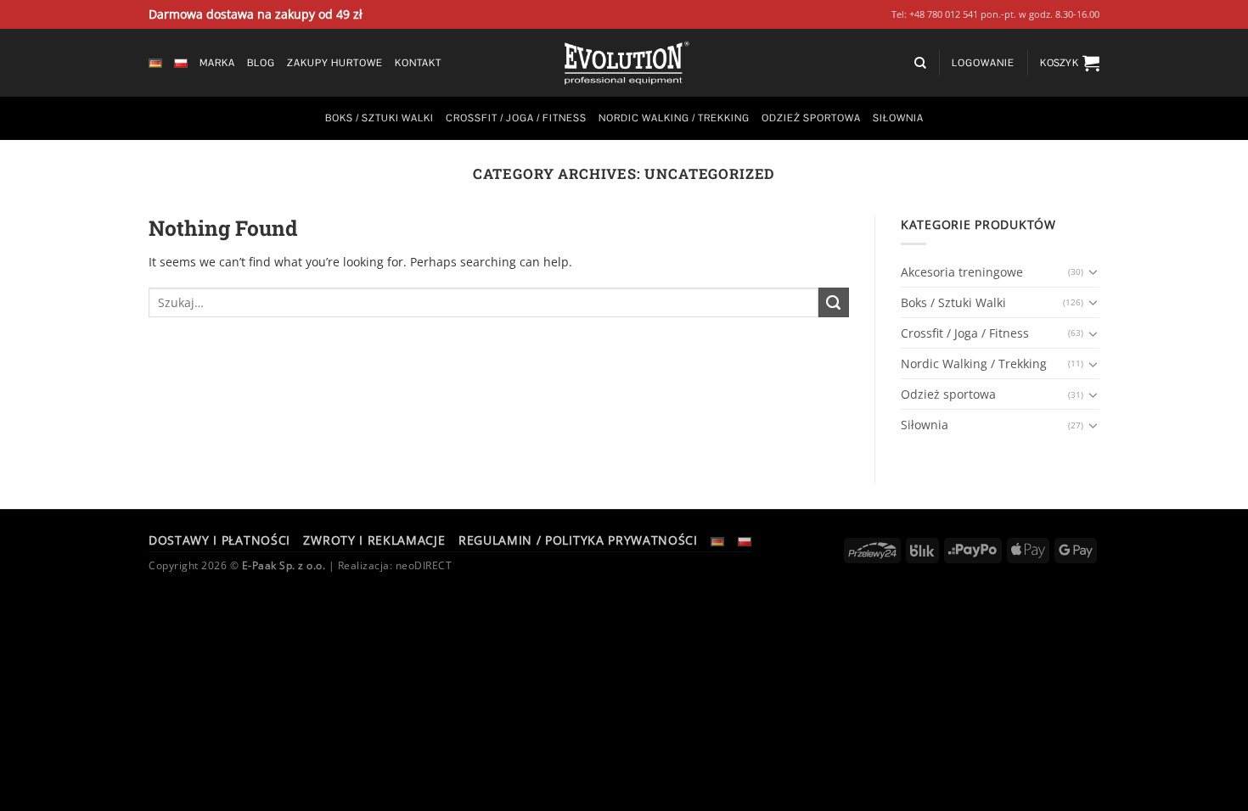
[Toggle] (1093, 272)
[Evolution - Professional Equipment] (624, 62)
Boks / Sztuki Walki (379, 118)
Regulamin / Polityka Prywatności (578, 540)
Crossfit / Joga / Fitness (516, 118)
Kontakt (418, 63)
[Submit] (833, 303)
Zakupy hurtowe (335, 63)
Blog (261, 63)
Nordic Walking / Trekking (674, 118)
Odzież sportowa (811, 118)
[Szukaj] (920, 63)
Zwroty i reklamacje (374, 540)
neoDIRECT (424, 565)
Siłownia (898, 118)
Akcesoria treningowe (962, 272)
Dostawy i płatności (219, 540)
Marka (217, 63)
